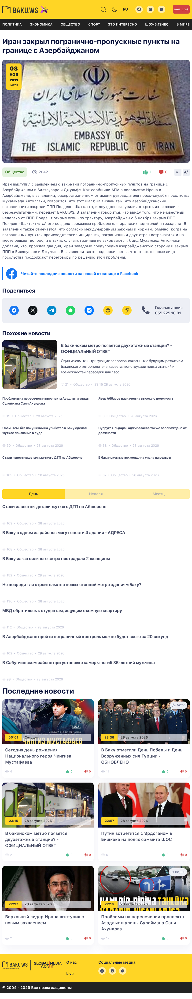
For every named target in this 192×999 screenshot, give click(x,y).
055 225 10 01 (168, 313)
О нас (71, 962)
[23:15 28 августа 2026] (48, 804)
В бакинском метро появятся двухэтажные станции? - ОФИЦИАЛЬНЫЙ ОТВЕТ (36, 839)
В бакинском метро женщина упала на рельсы (134, 457)
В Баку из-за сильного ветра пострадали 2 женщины (56, 558)
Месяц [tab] (159, 494)
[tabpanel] (96, 592)
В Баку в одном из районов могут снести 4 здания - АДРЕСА (63, 532)
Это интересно (122, 24)
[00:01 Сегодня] (48, 721)
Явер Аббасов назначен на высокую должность (135, 398)
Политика (12, 24)
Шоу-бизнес (156, 24)
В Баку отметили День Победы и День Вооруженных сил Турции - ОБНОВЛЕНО (141, 756)
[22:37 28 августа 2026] (48, 888)
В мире (183, 24)
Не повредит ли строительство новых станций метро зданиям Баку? (71, 584)
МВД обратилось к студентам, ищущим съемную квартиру (62, 610)
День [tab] (33, 494)
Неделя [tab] (96, 494)
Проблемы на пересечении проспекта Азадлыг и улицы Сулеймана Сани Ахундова (45, 401)
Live (185, 9)
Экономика (41, 24)
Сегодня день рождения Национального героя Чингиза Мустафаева (38, 756)
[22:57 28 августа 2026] (144, 804)
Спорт (94, 24)
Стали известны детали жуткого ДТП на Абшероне (42, 457)
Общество (70, 24)
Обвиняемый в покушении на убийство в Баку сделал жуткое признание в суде (44, 430)
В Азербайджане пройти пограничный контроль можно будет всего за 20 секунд (85, 636)
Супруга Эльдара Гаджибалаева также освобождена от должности (142, 430)
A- (178, 172)
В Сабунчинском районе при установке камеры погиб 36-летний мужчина (78, 662)
